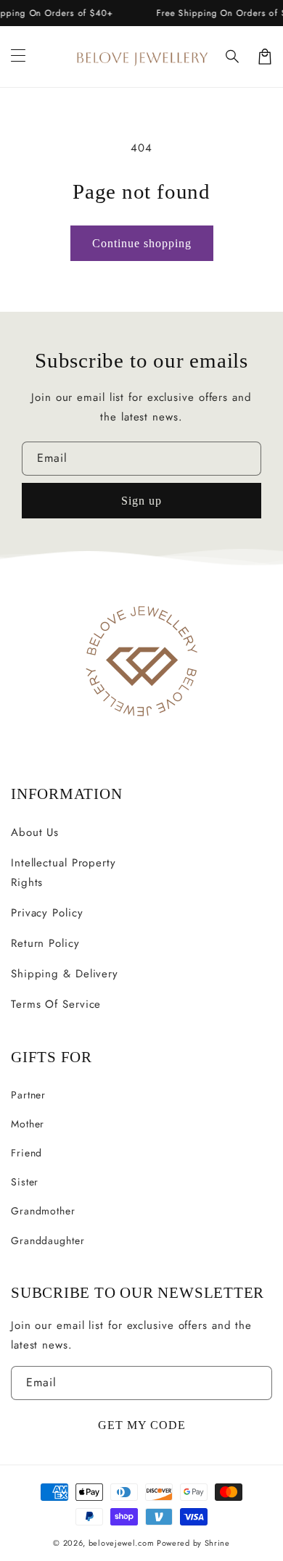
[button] (233, 57)
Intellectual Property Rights (63, 872)
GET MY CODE (142, 1425)
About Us (35, 832)
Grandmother (43, 1211)
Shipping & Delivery (64, 974)
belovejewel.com (122, 1543)
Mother (27, 1124)
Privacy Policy (47, 913)
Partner (28, 1095)
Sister (24, 1182)
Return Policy (45, 943)
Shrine (217, 1543)
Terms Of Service (56, 1004)
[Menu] (18, 57)
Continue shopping (142, 243)
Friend (26, 1153)
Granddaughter (48, 1240)
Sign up (141, 500)
